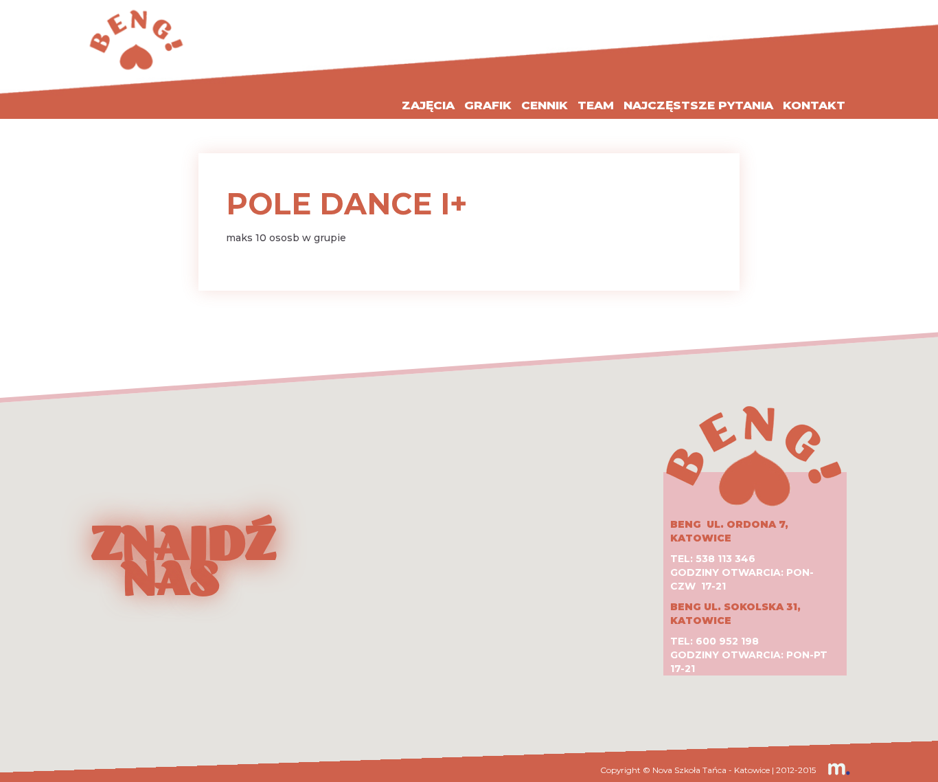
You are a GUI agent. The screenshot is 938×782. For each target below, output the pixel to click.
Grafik (488, 105)
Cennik (544, 105)
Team (595, 105)
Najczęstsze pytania (698, 105)
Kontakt (814, 105)
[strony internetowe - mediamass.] (834, 770)
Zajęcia (428, 105)
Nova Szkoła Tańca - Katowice (711, 770)
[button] (469, 541)
